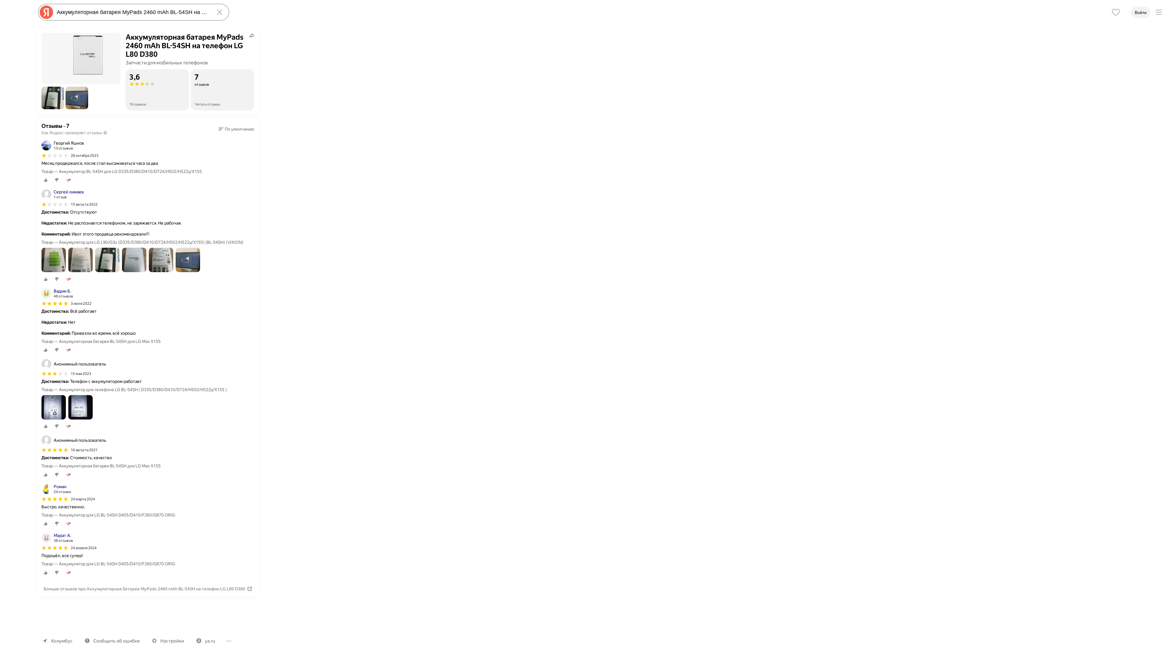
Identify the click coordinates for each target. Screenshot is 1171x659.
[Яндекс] (46, 12)
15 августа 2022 (84, 204)
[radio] (45, 180)
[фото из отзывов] (53, 260)
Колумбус (62, 641)
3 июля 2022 (81, 303)
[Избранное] (1116, 12)
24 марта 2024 (83, 499)
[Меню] (1159, 12)
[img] (54, 155)
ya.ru (210, 641)
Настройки (172, 641)
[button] (52, 98)
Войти (1141, 12)
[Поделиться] (251, 35)
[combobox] (132, 12)
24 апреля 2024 (84, 548)
